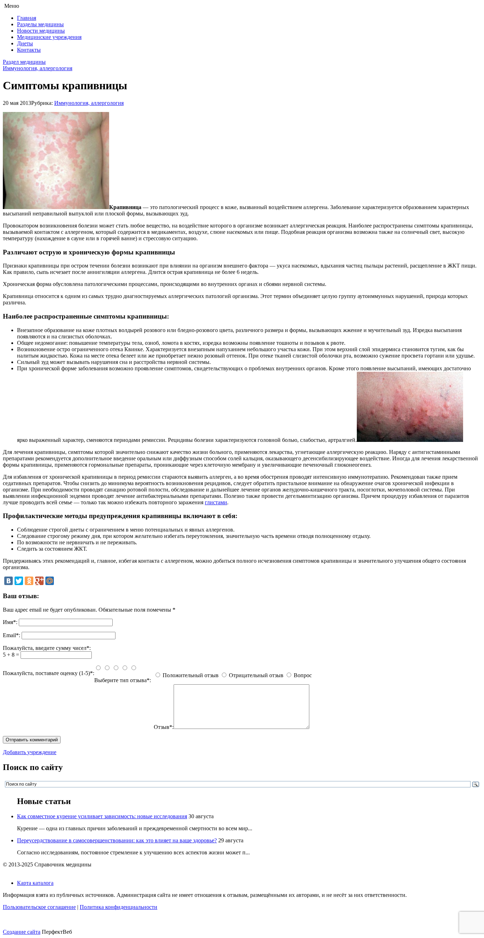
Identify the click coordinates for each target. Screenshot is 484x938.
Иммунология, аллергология (37, 68)
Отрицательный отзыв (256, 675)
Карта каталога (35, 883)
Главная (26, 18)
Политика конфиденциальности (118, 907)
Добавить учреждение (29, 752)
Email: (11, 635)
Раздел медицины (24, 62)
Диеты (25, 43)
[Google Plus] (39, 581)
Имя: (10, 622)
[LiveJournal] (60, 581)
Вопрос (303, 675)
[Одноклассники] (29, 581)
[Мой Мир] (49, 581)
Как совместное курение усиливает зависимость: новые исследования (102, 816)
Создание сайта (21, 932)
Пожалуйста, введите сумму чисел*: (47, 648)
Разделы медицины (40, 24)
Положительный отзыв (191, 675)
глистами (216, 502)
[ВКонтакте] (8, 581)
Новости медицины (41, 31)
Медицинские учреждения (49, 37)
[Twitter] (19, 581)
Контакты (29, 50)
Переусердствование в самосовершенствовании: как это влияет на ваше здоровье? (117, 840)
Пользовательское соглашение (39, 907)
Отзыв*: (164, 727)
